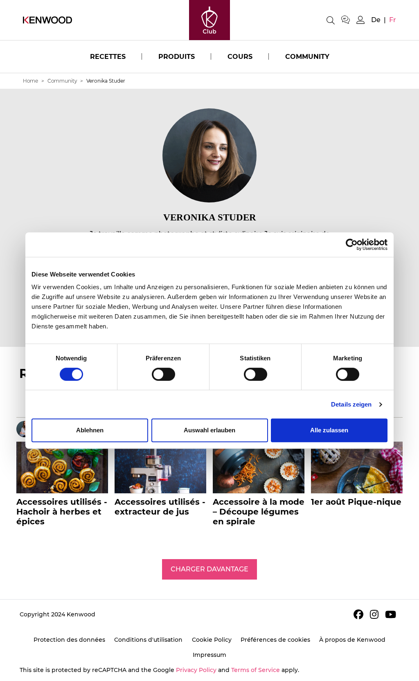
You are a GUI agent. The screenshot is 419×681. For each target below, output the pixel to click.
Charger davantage (209, 569)
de (376, 20)
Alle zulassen (329, 430)
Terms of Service (255, 670)
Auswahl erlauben (209, 430)
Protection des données (69, 639)
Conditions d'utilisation (148, 639)
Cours (240, 57)
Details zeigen (351, 404)
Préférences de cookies (275, 639)
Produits (176, 57)
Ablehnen (90, 430)
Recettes (108, 57)
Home (30, 81)
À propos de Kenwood (352, 639)
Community (307, 57)
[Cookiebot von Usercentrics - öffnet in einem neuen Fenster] (351, 244)
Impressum (209, 655)
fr (392, 20)
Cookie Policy (212, 639)
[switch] (163, 374)
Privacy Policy (196, 670)
